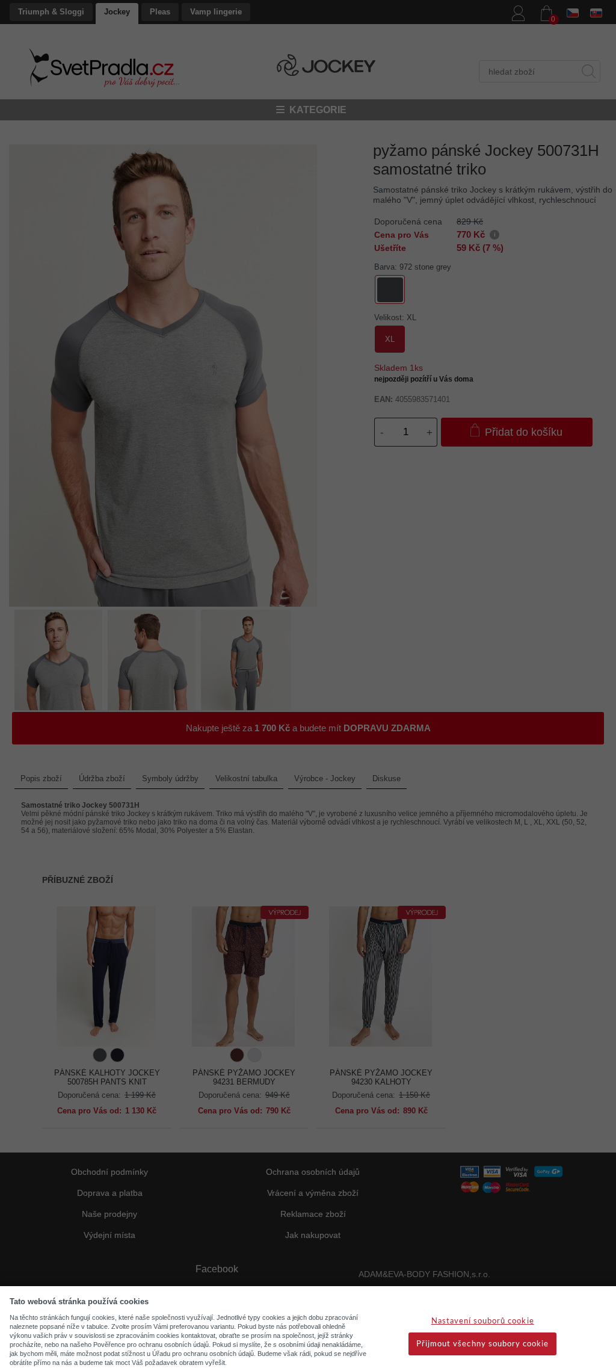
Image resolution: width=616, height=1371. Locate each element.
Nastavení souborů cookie (482, 1321)
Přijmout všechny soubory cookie (482, 1344)
